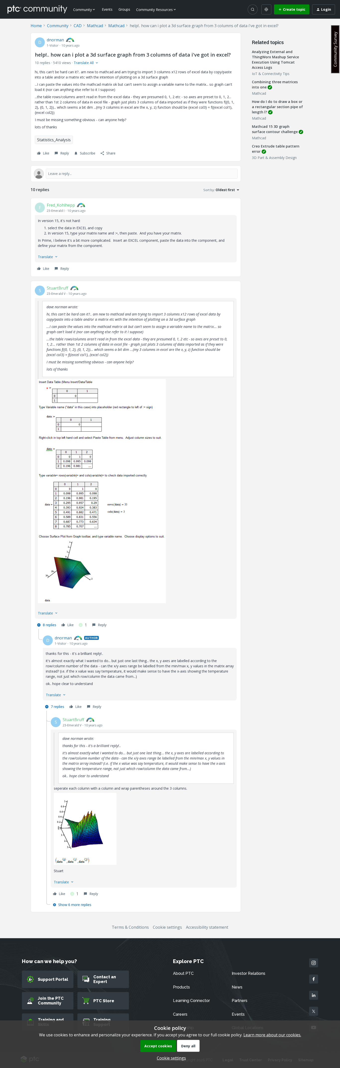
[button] (291, 9)
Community (57, 25)
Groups (124, 9)
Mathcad (95, 25)
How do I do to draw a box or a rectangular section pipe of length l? (277, 106)
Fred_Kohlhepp (61, 205)
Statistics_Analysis (54, 140)
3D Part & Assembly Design (274, 157)
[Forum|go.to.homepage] (37, 9)
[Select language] (266, 9)
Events (107, 9)
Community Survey (335, 49)
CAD (78, 25)
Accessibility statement (207, 927)
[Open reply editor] (136, 174)
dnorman (55, 40)
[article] (136, 237)
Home (36, 25)
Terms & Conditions (130, 927)
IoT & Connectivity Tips (270, 73)
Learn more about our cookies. (272, 1035)
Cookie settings (167, 927)
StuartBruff (57, 288)
